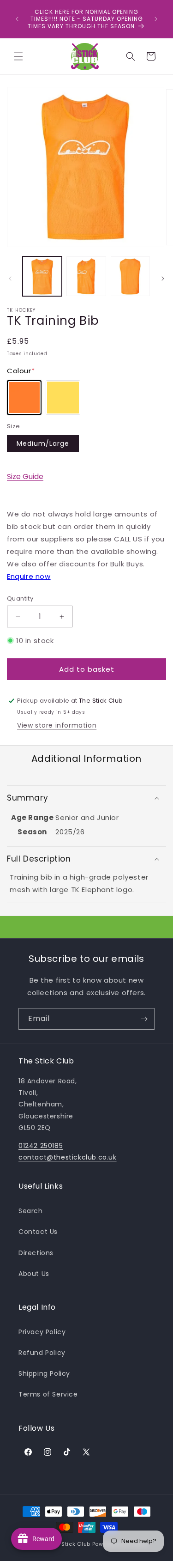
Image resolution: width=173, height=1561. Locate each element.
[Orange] (24, 397)
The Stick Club (69, 1544)
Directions (36, 1252)
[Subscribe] (144, 1019)
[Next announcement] (156, 19)
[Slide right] (163, 278)
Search (30, 1210)
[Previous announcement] (17, 19)
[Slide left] (10, 278)
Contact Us (38, 1231)
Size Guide (25, 476)
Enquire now (29, 576)
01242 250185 (40, 1145)
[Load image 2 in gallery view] (86, 276)
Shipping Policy (44, 1373)
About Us (33, 1273)
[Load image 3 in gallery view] (130, 276)
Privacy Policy (42, 1331)
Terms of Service (48, 1394)
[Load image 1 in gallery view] (42, 276)
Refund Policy (42, 1352)
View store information (56, 725)
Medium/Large (43, 443)
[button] (18, 56)
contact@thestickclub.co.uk (67, 1157)
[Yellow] (63, 397)
